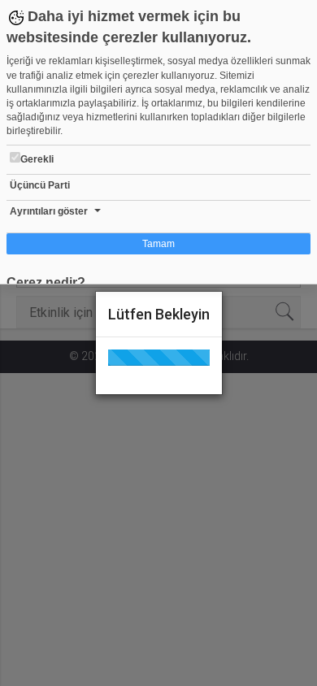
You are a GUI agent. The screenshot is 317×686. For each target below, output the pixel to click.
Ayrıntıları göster (49, 211)
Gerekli (37, 159)
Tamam (158, 244)
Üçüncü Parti (40, 185)
